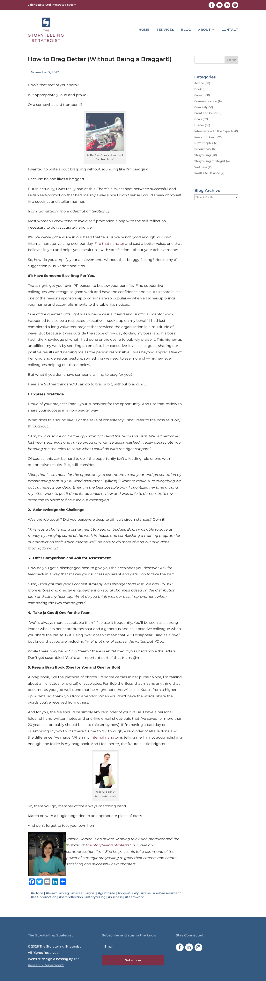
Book (198, 89)
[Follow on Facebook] (212, 5)
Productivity (202, 149)
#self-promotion (43, 897)
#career (77, 893)
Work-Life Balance (207, 173)
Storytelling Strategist (209, 161)
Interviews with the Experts (213, 131)
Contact (230, 30)
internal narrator (105, 737)
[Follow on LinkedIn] (227, 5)
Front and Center (206, 113)
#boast (51, 893)
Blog (186, 30)
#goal (90, 893)
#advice (37, 893)
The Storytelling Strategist (108, 845)
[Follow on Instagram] (235, 5)
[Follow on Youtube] (219, 5)
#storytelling (95, 897)
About (204, 30)
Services (165, 30)
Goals (198, 119)
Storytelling (202, 155)
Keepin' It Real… (205, 137)
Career (199, 95)
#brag (64, 893)
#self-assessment (167, 893)
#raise (146, 893)
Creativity (201, 107)
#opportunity (128, 893)
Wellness (200, 167)
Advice (199, 83)
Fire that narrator (109, 243)
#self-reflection (71, 897)
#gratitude (106, 893)
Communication (205, 101)
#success (115, 897)
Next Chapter (203, 143)
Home (144, 30)
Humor (199, 125)
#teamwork (134, 897)
